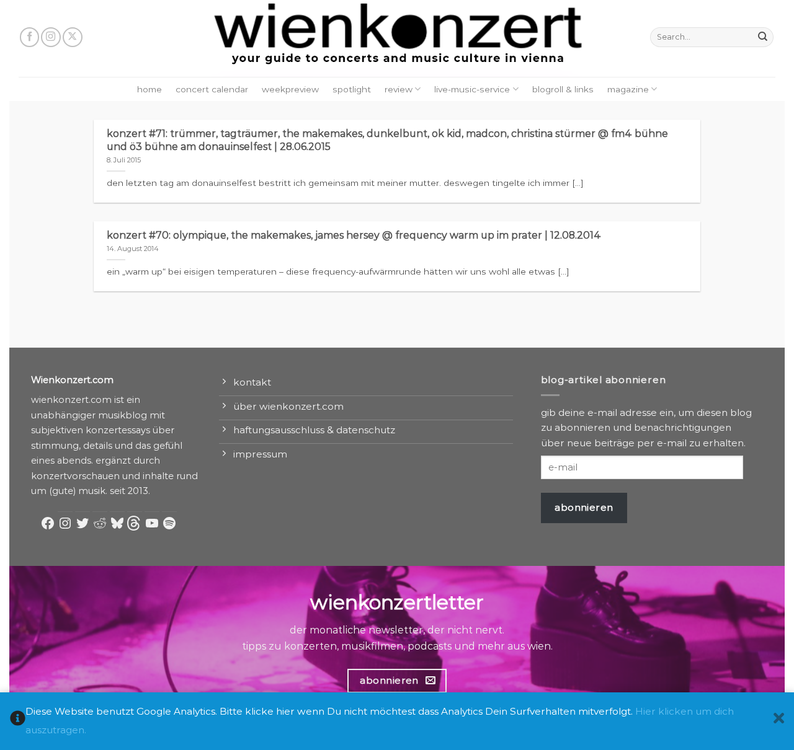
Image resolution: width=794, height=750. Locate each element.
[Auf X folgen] (73, 37)
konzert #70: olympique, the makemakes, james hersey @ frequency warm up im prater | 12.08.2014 (354, 235)
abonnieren (584, 507)
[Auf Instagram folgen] (51, 37)
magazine (628, 89)
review (399, 89)
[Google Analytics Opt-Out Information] (17, 721)
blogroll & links (563, 89)
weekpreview (290, 89)
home (149, 89)
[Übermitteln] (762, 37)
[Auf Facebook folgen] (30, 37)
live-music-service (472, 89)
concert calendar (212, 89)
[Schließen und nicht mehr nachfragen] (779, 721)
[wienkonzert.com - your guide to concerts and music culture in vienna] (397, 38)
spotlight (351, 89)
